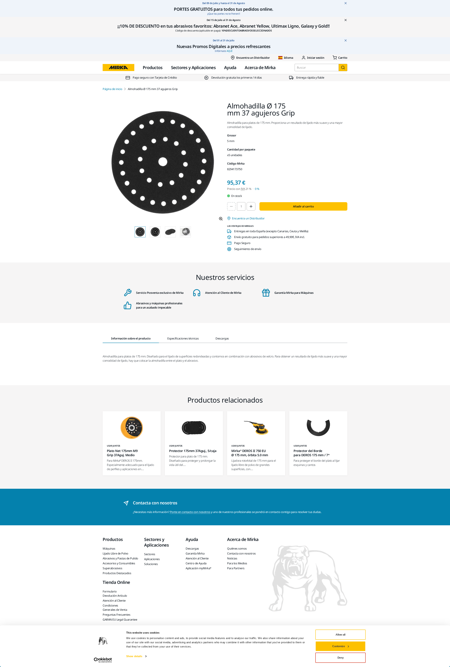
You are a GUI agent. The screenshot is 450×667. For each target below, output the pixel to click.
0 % (257, 189)
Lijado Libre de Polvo (115, 553)
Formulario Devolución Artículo (115, 593)
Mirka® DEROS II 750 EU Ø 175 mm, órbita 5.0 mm (249, 453)
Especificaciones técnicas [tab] (183, 338)
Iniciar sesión (315, 58)
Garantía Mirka (195, 553)
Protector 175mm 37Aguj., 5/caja (192, 451)
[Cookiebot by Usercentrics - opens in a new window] (103, 660)
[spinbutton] (241, 206)
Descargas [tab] (222, 338)
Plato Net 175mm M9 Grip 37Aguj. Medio (122, 453)
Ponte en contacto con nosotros (190, 512)
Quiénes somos (237, 548)
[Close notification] (345, 3)
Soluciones (151, 564)
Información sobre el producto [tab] (130, 338)
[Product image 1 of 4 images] (163, 163)
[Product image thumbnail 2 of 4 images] (155, 231)
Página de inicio (112, 89)
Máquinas (109, 548)
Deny (340, 657)
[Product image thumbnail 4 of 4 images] (185, 231)
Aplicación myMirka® (198, 568)
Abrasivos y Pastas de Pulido (120, 558)
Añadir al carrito (303, 206)
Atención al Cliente (197, 558)
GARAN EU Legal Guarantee (120, 619)
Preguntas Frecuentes (116, 615)
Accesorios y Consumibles (119, 563)
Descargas (192, 548)
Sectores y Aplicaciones (193, 67)
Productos (153, 67)
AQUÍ (229, 51)
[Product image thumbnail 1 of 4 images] (140, 231)
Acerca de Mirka (260, 67)
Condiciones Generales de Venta (115, 608)
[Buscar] (343, 67)
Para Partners (236, 568)
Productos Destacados (117, 573)
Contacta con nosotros (241, 553)
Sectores (149, 554)
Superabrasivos (112, 568)
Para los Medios (237, 563)
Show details (134, 656)
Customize (338, 646)
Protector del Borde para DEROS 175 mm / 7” (311, 453)
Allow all (340, 634)
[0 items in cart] (340, 58)
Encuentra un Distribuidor (253, 58)
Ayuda (230, 67)
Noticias (232, 558)
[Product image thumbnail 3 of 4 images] (170, 231)
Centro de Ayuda (196, 563)
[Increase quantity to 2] (251, 206)
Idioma (288, 58)
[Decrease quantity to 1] (231, 206)
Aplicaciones (152, 559)
